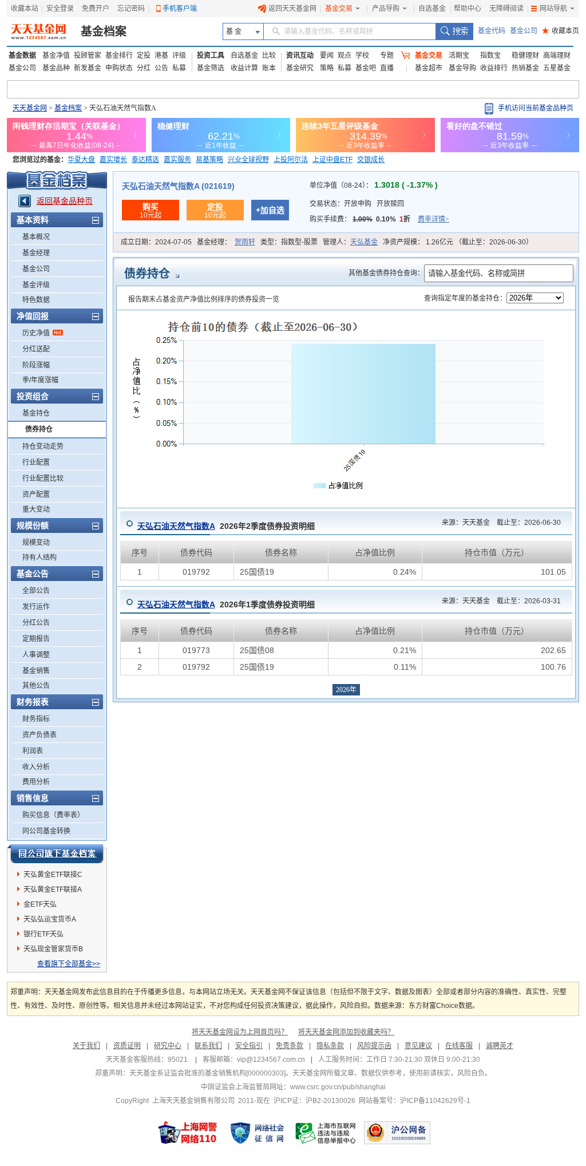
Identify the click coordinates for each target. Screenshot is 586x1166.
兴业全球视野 (248, 160)
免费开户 (95, 9)
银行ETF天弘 (43, 934)
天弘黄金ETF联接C (52, 875)
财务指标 (36, 719)
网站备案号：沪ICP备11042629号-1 (414, 1101)
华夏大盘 (81, 160)
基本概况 (36, 237)
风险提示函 (374, 1046)
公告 (161, 68)
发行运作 (36, 607)
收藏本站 (24, 9)
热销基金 (525, 68)
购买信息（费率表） (53, 815)
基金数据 (22, 56)
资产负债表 (39, 735)
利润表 (32, 751)
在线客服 (459, 1046)
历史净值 (36, 333)
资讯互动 (300, 56)
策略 (327, 68)
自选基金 (432, 9)
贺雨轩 (245, 242)
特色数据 (36, 300)
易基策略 (209, 160)
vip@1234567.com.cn (271, 1060)
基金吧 (365, 68)
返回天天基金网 (292, 9)
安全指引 (249, 1046)
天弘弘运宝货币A (49, 919)
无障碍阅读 (506, 9)
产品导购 (385, 9)
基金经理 (36, 253)
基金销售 (36, 671)
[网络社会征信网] (256, 1132)
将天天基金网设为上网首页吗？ (240, 1032)
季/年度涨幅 (40, 380)
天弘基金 (364, 242)
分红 (144, 68)
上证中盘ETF (332, 160)
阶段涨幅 (36, 365)
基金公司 (523, 31)
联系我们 (208, 1046)
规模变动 (36, 543)
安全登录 (60, 9)
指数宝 (490, 56)
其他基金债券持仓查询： (386, 273)
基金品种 (56, 68)
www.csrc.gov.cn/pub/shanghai (338, 1087)
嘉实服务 (177, 160)
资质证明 (127, 1046)
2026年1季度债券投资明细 (226, 604)
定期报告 (36, 639)
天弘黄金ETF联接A (52, 890)
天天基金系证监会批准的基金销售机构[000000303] (207, 1073)
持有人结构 (39, 558)
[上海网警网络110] (187, 1132)
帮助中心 (467, 9)
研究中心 (167, 1046)
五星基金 (557, 68)
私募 (179, 68)
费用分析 (36, 782)
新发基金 (87, 68)
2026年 (346, 690)
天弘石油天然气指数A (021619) (178, 186)
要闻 (327, 56)
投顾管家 (87, 56)
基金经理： (226, 242)
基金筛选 (210, 68)
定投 (144, 56)
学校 (362, 56)
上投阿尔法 (291, 160)
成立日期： (156, 242)
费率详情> (433, 219)
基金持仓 (36, 413)
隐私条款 (330, 1046)
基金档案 (103, 31)
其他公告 (36, 686)
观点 (344, 56)
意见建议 (418, 1046)
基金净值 (56, 56)
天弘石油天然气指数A (176, 526)
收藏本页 (560, 31)
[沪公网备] (397, 1132)
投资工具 (210, 56)
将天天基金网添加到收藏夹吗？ (346, 1032)
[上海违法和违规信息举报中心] (326, 1132)
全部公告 (36, 591)
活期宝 (459, 56)
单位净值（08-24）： (374, 185)
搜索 (454, 31)
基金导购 (462, 68)
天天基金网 (30, 108)
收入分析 (36, 767)
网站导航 (553, 9)
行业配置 (36, 463)
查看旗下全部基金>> (68, 964)
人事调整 (36, 655)
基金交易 (339, 9)
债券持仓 (39, 429)
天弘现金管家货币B (53, 949)
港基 (161, 56)
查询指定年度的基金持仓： (465, 298)
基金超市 (428, 68)
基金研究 (300, 68)
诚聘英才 (499, 1046)
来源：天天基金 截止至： (498, 523)
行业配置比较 (43, 479)
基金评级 (36, 285)
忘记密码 (131, 9)
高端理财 (557, 56)
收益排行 (494, 68)
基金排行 (119, 56)
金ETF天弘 (40, 904)
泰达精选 (145, 160)
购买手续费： (379, 219)
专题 (387, 56)
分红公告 (36, 623)
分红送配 (36, 349)
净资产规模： (458, 242)
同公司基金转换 (46, 831)
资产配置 (36, 495)
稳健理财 (525, 56)
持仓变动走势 (43, 446)
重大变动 (36, 509)
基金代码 (491, 31)
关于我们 (86, 1046)
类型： (289, 242)
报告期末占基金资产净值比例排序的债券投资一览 (203, 299)
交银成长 (371, 160)
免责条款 (289, 1046)
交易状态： (357, 204)
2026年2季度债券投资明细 (226, 526)
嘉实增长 (113, 160)
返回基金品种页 (65, 200)
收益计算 (244, 68)
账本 (269, 68)
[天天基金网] (40, 31)
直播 (387, 68)
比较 (269, 56)
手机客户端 (180, 9)
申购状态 (119, 68)
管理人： (350, 242)
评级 (179, 56)
